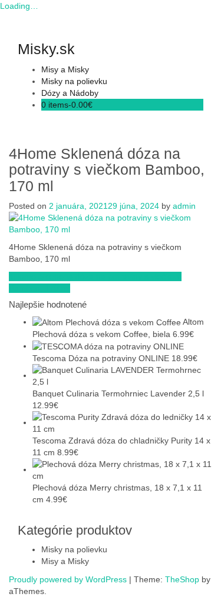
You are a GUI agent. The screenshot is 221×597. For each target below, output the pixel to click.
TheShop (182, 579)
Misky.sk (46, 49)
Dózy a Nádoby (69, 93)
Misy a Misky (65, 69)
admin (184, 206)
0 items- (67, 104)
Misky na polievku (74, 81)
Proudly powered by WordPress (68, 579)
